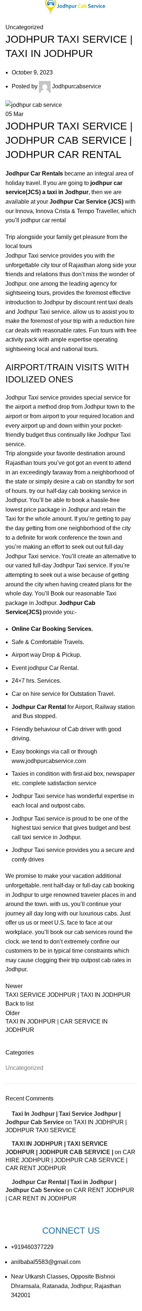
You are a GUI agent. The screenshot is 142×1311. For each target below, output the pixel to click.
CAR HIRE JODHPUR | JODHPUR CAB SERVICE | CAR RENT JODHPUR (70, 1160)
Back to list (19, 1003)
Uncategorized (24, 27)
